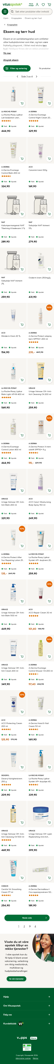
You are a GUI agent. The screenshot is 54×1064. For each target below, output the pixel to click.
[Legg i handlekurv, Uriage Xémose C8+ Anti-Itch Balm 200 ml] (22, 491)
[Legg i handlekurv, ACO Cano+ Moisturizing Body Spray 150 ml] (49, 491)
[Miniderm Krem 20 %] (13, 316)
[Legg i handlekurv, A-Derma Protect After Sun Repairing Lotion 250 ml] (22, 546)
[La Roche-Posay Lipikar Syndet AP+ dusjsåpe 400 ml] (40, 758)
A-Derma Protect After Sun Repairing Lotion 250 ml (12, 559)
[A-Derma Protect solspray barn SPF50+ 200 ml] (40, 316)
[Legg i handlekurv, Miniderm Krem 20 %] (22, 325)
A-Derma (33, 111)
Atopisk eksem (10, 60)
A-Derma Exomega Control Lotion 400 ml (11, 448)
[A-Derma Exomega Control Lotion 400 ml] (13, 427)
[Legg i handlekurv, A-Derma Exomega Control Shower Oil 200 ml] (49, 657)
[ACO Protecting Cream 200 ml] (13, 703)
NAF (4, 222)
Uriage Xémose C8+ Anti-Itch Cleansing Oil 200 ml (40, 392)
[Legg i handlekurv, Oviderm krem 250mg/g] (49, 269)
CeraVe (4, 886)
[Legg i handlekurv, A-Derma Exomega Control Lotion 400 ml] (22, 435)
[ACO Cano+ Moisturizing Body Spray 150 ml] (40, 482)
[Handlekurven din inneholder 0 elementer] (49, 5)
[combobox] (30, 11)
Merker (35, 1058)
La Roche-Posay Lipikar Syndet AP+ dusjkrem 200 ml (40, 559)
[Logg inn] (37, 5)
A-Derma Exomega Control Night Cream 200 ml (40, 116)
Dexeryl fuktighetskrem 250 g (11, 780)
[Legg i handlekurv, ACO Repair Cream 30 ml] (49, 601)
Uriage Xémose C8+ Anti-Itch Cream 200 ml (12, 669)
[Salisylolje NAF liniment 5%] (40, 205)
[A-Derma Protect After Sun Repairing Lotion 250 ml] (13, 537)
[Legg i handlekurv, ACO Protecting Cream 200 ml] (22, 712)
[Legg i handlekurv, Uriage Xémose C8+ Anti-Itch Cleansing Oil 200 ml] (49, 380)
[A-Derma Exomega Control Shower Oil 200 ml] (40, 648)
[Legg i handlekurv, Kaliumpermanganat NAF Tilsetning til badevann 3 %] (22, 214)
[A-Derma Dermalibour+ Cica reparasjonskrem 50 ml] (40, 869)
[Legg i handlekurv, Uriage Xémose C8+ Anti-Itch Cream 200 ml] (22, 657)
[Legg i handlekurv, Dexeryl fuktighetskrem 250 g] (22, 767)
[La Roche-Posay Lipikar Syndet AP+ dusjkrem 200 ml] (40, 537)
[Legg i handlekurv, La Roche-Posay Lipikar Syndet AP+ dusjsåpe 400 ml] (49, 767)
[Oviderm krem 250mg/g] (40, 261)
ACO (32, 167)
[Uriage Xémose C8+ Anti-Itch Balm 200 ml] (13, 482)
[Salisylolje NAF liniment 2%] (13, 261)
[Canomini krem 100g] (40, 150)
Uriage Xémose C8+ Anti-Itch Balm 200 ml (12, 503)
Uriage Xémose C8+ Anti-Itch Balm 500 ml (12, 614)
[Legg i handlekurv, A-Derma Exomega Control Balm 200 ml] (22, 159)
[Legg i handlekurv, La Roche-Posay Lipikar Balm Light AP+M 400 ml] (22, 380)
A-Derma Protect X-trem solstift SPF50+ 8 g (40, 448)
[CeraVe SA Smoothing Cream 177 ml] (13, 869)
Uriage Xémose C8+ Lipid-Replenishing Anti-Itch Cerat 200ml (40, 835)
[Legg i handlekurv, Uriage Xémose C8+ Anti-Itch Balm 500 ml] (22, 601)
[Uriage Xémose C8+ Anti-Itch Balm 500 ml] (13, 592)
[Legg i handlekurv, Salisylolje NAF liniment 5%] (49, 214)
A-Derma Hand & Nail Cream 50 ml (39, 724)
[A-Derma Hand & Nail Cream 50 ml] (40, 703)
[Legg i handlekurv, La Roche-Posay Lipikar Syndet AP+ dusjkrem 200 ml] (49, 546)
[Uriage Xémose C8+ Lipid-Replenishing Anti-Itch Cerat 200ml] (40, 814)
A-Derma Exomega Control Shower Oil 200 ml (41, 669)
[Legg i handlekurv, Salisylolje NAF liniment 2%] (22, 269)
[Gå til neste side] (37, 76)
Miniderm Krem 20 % (10, 336)
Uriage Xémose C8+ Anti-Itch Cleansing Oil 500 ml (12, 835)
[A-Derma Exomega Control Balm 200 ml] (13, 150)
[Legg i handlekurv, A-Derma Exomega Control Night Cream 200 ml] (49, 103)
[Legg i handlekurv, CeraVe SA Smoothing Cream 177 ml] (22, 878)
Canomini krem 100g (38, 170)
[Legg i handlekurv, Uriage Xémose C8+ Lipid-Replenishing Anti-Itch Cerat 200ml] (49, 823)
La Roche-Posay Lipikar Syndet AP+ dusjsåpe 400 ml (40, 780)
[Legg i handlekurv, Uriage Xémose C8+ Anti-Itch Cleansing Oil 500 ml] (22, 823)
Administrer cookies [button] (23, 1058)
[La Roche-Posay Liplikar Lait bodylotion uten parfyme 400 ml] (13, 95)
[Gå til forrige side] (17, 76)
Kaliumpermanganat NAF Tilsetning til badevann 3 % (13, 227)
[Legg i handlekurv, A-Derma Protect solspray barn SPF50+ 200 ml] (49, 325)
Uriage (32, 388)
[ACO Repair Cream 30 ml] (40, 592)
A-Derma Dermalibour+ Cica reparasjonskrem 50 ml (40, 891)
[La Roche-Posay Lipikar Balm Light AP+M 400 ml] (13, 371)
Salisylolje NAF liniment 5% (39, 227)
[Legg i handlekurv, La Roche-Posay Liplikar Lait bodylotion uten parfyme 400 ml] (22, 103)
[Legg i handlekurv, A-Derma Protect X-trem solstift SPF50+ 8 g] (49, 435)
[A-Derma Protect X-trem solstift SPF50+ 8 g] (40, 427)
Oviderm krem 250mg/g (39, 277)
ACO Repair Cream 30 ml (40, 612)
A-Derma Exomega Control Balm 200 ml (10, 171)
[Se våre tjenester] (16, 961)
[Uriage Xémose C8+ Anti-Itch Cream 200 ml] (13, 648)
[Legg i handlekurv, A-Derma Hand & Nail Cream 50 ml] (49, 712)
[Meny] (5, 11)
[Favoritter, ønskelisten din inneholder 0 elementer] (43, 5)
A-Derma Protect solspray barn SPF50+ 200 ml (40, 337)
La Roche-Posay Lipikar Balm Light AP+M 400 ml (12, 392)
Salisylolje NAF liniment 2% (11, 282)
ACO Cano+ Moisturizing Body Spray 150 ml (40, 503)
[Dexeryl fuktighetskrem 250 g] (13, 758)
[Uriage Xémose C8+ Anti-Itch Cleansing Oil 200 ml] (40, 371)
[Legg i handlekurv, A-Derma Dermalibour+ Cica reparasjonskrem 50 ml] (49, 878)
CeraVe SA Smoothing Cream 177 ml (11, 890)
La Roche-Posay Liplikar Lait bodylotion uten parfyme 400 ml (12, 116)
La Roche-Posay (9, 111)
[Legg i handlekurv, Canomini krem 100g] (49, 159)
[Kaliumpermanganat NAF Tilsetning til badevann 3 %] (13, 205)
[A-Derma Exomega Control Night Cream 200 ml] (40, 95)
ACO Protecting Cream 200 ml (11, 724)
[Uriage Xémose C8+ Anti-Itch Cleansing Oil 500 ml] (13, 814)
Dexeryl (5, 775)
